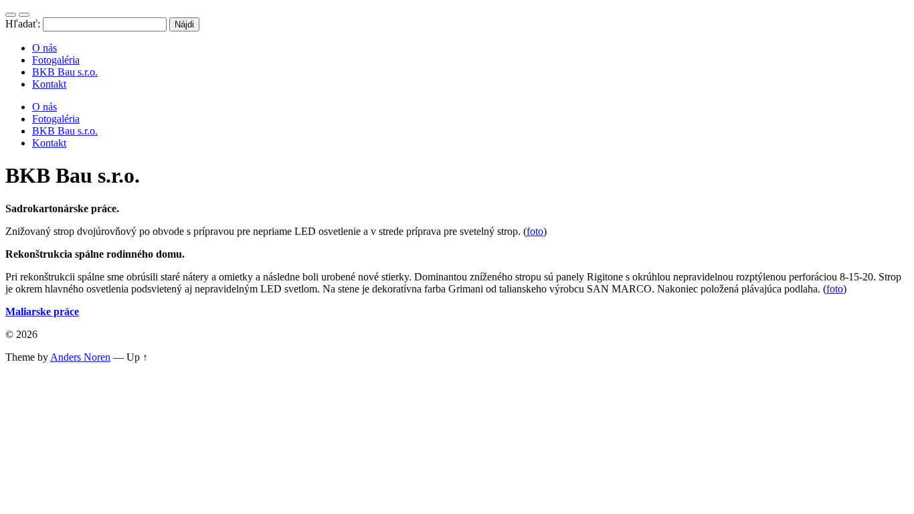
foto (535, 231)
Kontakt (49, 84)
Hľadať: (22, 23)
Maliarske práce (42, 311)
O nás (44, 48)
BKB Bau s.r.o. (65, 72)
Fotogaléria (56, 60)
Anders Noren (80, 357)
